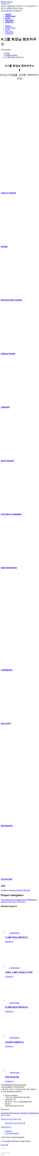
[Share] (4, 1152)
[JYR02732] (21, 1001)
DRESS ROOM (8, 354)
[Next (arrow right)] (4, 1154)
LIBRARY (5, 407)
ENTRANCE (7, 826)
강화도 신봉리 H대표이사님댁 (18, 972)
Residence (13, 890)
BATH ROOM (7, 461)
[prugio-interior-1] (21, 931)
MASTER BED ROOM (11, 300)
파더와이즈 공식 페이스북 (11, 1119)
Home (7, 53)
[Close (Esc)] (2, 1152)
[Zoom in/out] (8, 1152)
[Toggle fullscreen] (6, 1152)
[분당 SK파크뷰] (21, 1071)
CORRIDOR (6, 670)
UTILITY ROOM (8, 193)
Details (16, 933)
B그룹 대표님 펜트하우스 (16, 1007)
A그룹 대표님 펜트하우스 (16, 937)
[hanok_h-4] (21, 966)
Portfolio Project (11, 55)
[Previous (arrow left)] (2, 1154)
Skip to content (6, 2)
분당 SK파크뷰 (12, 1077)
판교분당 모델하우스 (14, 1042)
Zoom (12, 933)
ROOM (4, 246)
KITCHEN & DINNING (11, 514)
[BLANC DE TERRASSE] (21, 1036)
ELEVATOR (6, 879)
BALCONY (6, 723)
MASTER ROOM (9, 568)
